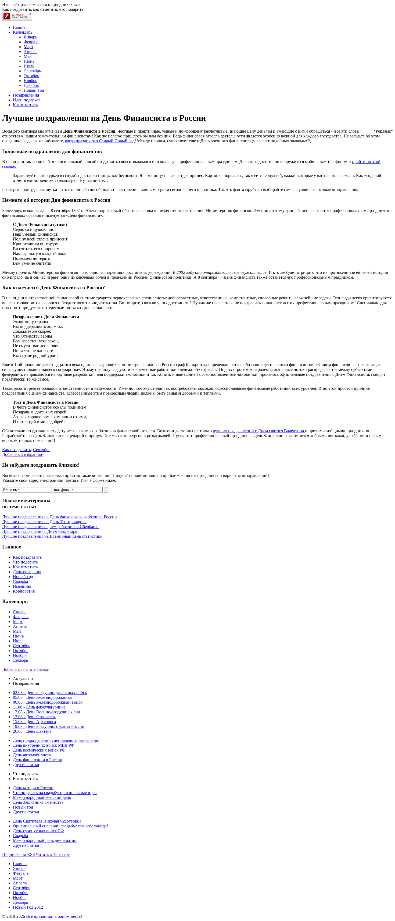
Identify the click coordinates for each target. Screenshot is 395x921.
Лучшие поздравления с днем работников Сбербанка (50, 526)
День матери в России (33, 787)
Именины (22, 586)
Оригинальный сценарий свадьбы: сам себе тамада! (60, 826)
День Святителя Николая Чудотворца (47, 821)
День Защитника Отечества (38, 802)
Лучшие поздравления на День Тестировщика (44, 521)
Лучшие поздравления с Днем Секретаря (39, 531)
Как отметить (25, 567)
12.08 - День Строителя (34, 716)
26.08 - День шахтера (32, 731)
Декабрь (20, 660)
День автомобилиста (32, 755)
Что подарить (25, 562)
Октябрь (20, 650)
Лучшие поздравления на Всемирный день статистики (52, 536)
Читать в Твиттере (53, 854)
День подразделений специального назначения (56, 740)
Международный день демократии (45, 840)
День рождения (27, 571)
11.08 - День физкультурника (39, 707)
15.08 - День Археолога (34, 721)
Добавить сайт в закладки (25, 669)
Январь (19, 612)
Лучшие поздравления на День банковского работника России (59, 517)
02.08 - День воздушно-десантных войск (50, 692)
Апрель (20, 626)
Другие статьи (26, 764)
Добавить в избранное (22, 454)
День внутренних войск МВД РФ (43, 745)
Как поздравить (16, 449)
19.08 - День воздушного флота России (48, 726)
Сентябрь (41, 449)
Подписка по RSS (18, 854)
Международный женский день (42, 797)
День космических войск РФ (39, 750)
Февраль (20, 616)
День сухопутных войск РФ (38, 830)
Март (18, 621)
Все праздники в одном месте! (54, 916)
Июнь (18, 636)
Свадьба (20, 581)
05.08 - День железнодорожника (42, 697)
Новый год (23, 576)
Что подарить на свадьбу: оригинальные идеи (55, 792)
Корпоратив (24, 591)
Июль (18, 641)
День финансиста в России (37, 759)
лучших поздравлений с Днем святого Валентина (259, 430)
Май (17, 631)
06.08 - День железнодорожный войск (47, 702)
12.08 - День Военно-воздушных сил (46, 712)
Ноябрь (19, 655)
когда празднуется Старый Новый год (100, 141)
